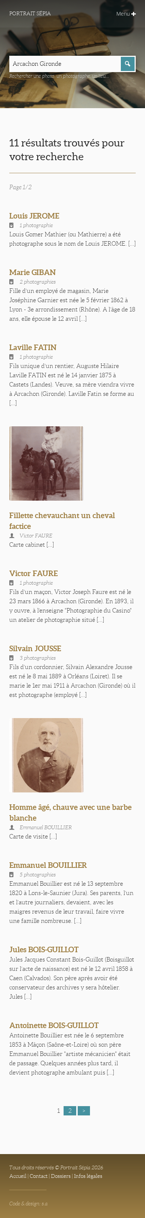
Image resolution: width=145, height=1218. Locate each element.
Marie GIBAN (32, 272)
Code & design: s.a (28, 1203)
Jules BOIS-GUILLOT (44, 949)
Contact (39, 1176)
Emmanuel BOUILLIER (48, 865)
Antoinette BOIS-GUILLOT (54, 1025)
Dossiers (61, 1176)
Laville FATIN (33, 347)
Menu (123, 13)
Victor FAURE (33, 573)
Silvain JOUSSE (35, 648)
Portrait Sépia (30, 13)
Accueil (17, 1176)
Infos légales (88, 1176)
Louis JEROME (34, 215)
